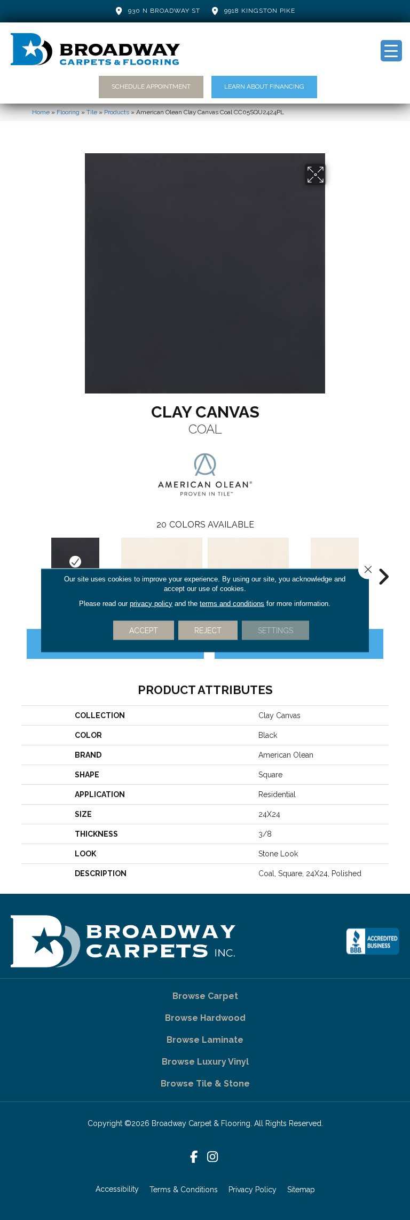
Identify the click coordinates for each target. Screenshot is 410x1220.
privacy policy (151, 603)
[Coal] (75, 561)
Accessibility (117, 1189)
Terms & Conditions (183, 1189)
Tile (91, 112)
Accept (143, 630)
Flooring (68, 112)
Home (41, 112)
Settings (275, 630)
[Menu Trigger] (391, 50)
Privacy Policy (252, 1189)
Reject (208, 630)
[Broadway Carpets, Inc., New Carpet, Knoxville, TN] (372, 941)
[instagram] (212, 1157)
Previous (27, 560)
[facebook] (194, 1157)
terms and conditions (232, 603)
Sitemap (301, 1189)
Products (116, 112)
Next (383, 560)
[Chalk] (162, 561)
